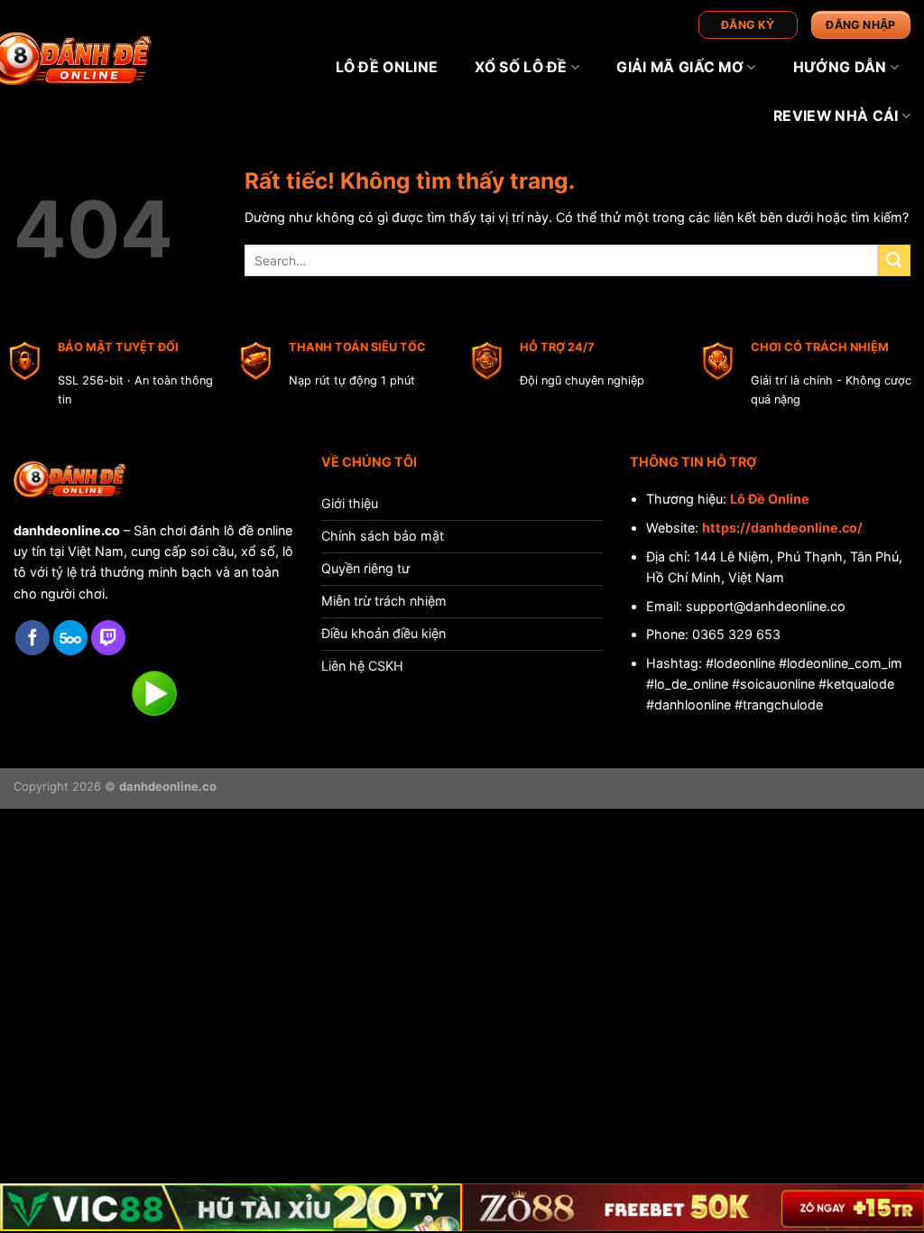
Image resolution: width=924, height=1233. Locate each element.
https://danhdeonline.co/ (782, 527)
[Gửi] (894, 261)
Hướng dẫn (840, 67)
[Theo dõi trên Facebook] (32, 637)
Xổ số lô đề (521, 67)
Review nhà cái (835, 116)
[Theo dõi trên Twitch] (108, 637)
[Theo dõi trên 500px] (70, 637)
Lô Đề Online (769, 498)
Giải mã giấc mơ (680, 67)
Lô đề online (387, 67)
